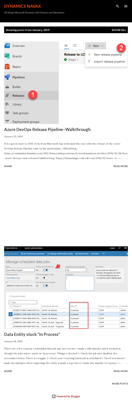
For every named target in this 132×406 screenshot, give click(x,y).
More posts (120, 383)
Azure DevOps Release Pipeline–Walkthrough (47, 129)
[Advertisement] (66, 208)
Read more (121, 166)
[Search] (118, 6)
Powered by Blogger (68, 396)
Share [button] (8, 166)
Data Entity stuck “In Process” (32, 334)
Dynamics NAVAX (22, 6)
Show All (119, 29)
